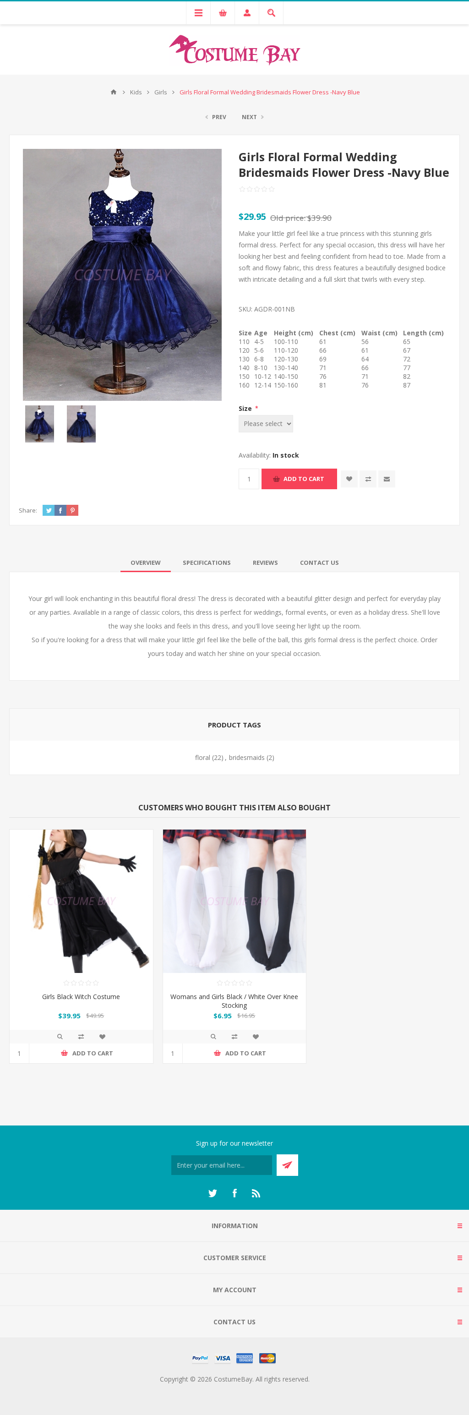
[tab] (145, 562)
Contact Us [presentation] (319, 562)
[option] (39, 424)
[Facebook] (234, 1193)
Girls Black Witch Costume (81, 996)
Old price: (287, 218)
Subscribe (287, 1165)
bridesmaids (247, 757)
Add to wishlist (349, 478)
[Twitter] (212, 1193)
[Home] (113, 92)
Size (246, 408)
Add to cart (304, 479)
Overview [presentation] (146, 562)
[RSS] (256, 1193)
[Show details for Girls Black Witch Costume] (81, 901)
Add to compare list (368, 478)
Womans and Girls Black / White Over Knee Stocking (234, 1001)
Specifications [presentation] (207, 562)
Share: (28, 510)
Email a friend (386, 478)
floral (202, 757)
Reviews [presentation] (265, 562)
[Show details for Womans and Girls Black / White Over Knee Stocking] (234, 901)
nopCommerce (253, 1390)
